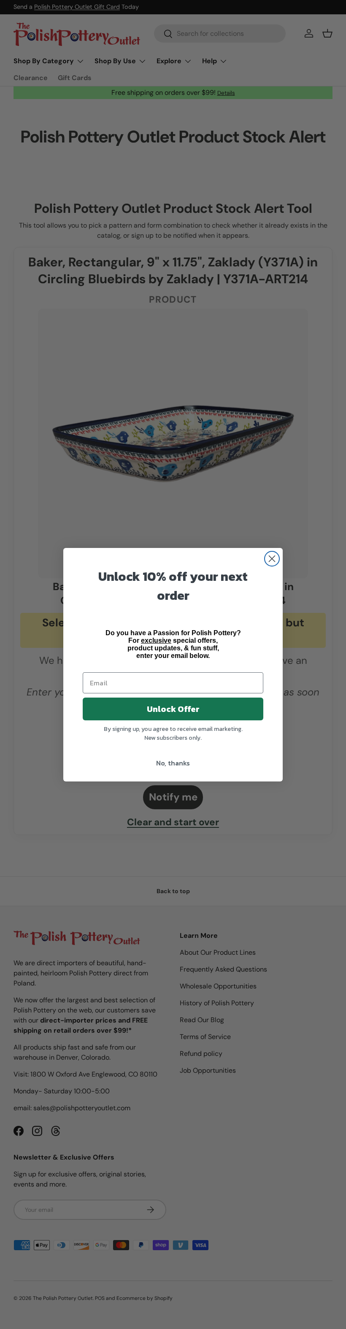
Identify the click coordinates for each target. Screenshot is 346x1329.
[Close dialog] (272, 558)
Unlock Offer (173, 709)
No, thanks (173, 763)
